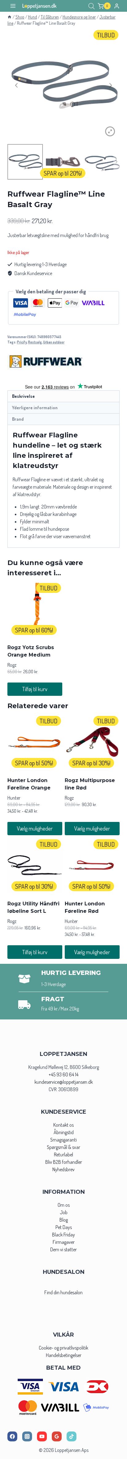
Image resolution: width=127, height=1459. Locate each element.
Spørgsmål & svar (63, 1147)
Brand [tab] (18, 419)
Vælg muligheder (35, 828)
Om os (64, 1205)
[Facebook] (12, 1436)
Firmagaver (64, 1242)
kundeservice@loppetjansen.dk (64, 1082)
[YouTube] (42, 1436)
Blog (63, 1220)
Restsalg (35, 342)
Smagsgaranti (63, 1140)
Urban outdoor (53, 342)
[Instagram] (27, 1436)
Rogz (11, 665)
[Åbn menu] (13, 6)
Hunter (13, 798)
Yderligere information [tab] (35, 407)
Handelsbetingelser (63, 1355)
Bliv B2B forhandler (63, 1162)
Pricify (22, 342)
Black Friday (63, 1234)
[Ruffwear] (45, 361)
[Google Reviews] (57, 1436)
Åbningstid (64, 1132)
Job (64, 1212)
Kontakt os (63, 1125)
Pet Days (63, 1227)
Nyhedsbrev (63, 1169)
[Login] (117, 6)
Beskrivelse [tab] (23, 396)
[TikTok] (71, 1436)
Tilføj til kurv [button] (34, 689)
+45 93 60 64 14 (63, 1074)
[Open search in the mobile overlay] (91, 6)
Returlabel (63, 1154)
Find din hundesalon (63, 1292)
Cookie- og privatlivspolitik (63, 1348)
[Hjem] (9, 16)
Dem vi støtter (63, 1249)
